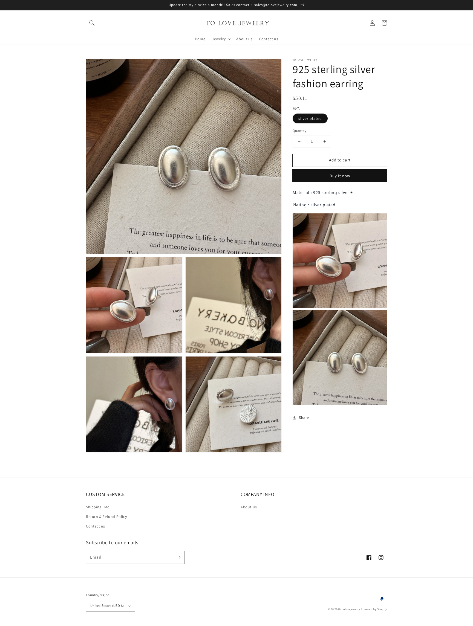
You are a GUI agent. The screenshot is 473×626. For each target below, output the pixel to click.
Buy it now (340, 175)
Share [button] (304, 417)
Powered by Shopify (374, 609)
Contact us (95, 526)
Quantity (299, 131)
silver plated (310, 118)
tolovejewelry (351, 609)
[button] (92, 23)
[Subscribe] (178, 557)
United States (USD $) (107, 605)
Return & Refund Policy (106, 516)
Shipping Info (98, 507)
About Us (249, 507)
